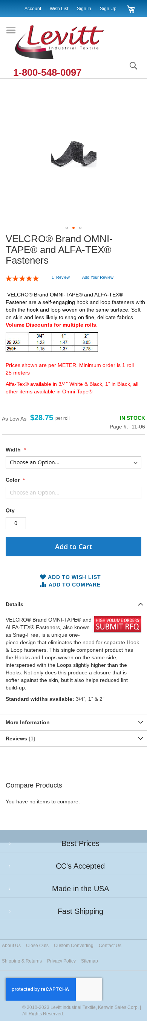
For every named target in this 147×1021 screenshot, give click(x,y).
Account (32, 8)
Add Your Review (97, 277)
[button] (66, 227)
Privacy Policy (61, 961)
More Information (28, 722)
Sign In (84, 8)
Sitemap (89, 961)
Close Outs (37, 945)
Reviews (20, 738)
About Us (11, 945)
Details (14, 604)
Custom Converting (73, 945)
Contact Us (110, 945)
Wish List (59, 8)
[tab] (73, 604)
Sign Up (108, 8)
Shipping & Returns (22, 961)
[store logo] (67, 42)
